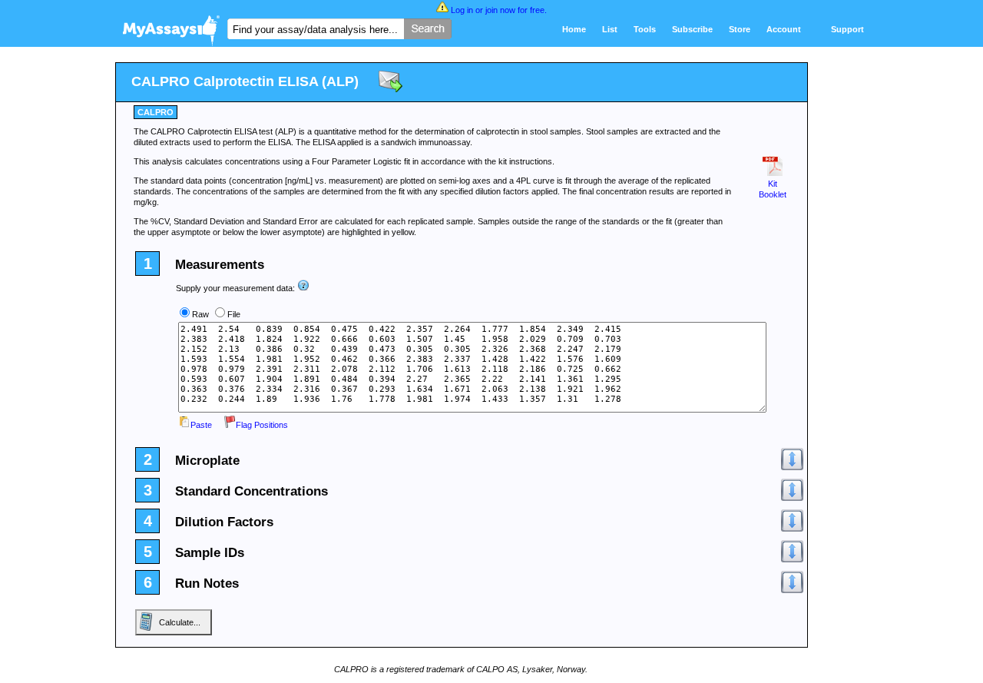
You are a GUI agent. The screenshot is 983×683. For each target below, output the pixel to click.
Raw (200, 314)
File (233, 314)
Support (847, 29)
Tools (645, 29)
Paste (201, 424)
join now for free (514, 10)
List (609, 29)
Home (574, 29)
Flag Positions (262, 424)
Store (739, 29)
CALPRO (155, 112)
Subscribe (692, 29)
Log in (462, 10)
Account (783, 29)
